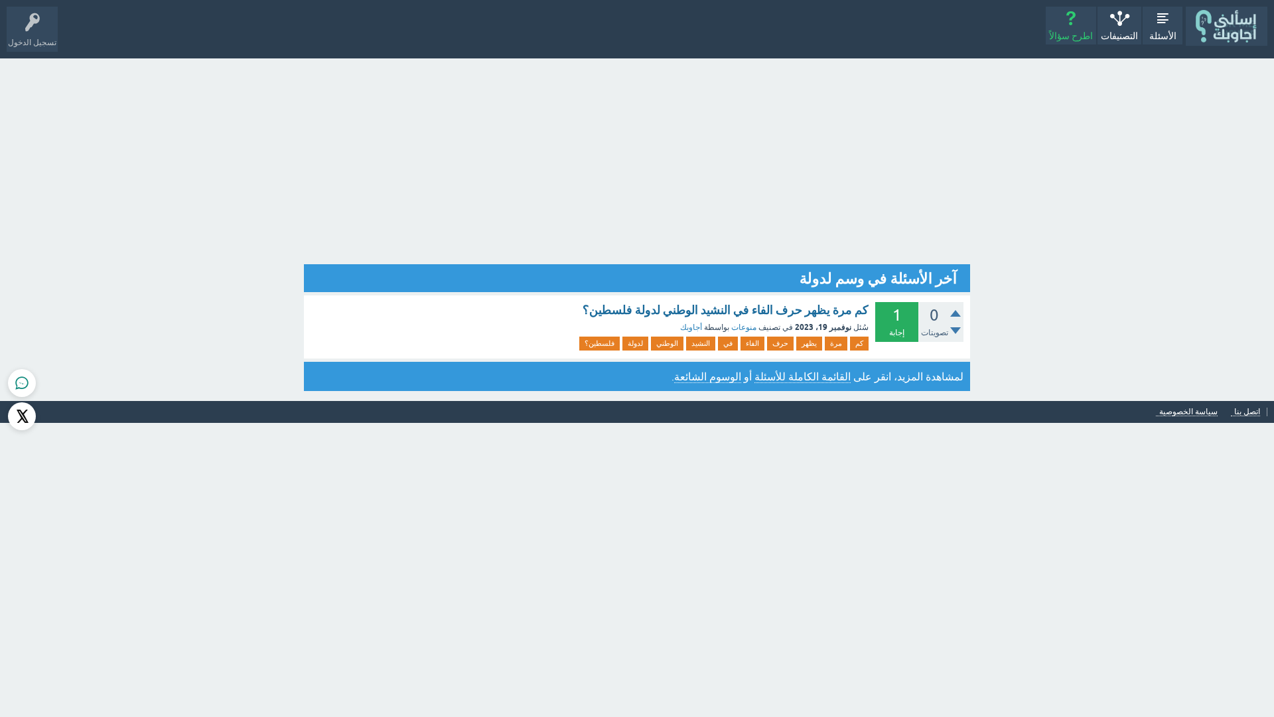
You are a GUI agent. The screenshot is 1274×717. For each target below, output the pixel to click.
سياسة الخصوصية (1188, 412)
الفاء (752, 343)
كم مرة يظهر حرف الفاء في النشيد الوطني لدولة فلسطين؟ (726, 310)
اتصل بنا (1247, 412)
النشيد (700, 343)
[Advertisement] (637, 158)
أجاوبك (691, 327)
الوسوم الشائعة (707, 376)
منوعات (743, 327)
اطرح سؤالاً (1071, 36)
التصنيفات (1119, 36)
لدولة (635, 343)
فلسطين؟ (599, 343)
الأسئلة (1162, 36)
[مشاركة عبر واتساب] (22, 383)
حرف (780, 343)
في (728, 343)
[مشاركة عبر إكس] (22, 416)
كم (859, 343)
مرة (836, 343)
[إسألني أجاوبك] (1226, 26)
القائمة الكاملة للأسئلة (802, 376)
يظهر (809, 343)
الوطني (667, 343)
